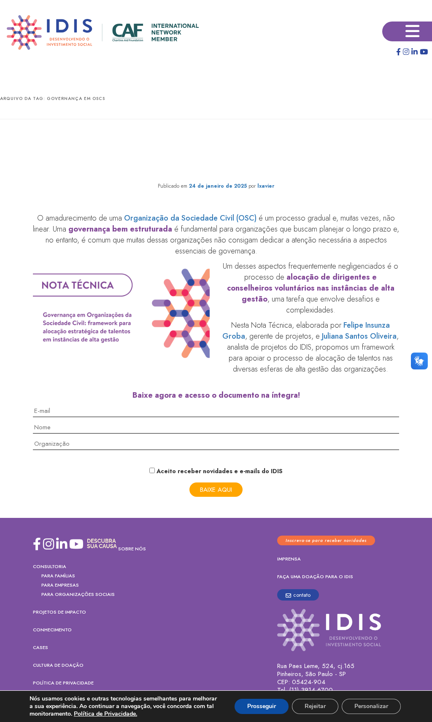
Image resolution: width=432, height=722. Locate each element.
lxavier (265, 186)
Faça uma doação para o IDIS (315, 576)
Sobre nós (132, 548)
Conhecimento (52, 629)
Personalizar (371, 706)
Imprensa (289, 558)
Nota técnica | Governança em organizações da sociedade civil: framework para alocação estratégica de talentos (216, 152)
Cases (40, 647)
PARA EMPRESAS (60, 585)
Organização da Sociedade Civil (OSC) (190, 218)
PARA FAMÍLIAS (58, 575)
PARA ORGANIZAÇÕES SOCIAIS (78, 594)
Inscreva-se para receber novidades (326, 540)
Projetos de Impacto (59, 612)
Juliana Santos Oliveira (359, 336)
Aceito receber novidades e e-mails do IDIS (219, 471)
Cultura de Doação (58, 665)
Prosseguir (261, 706)
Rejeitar (315, 706)
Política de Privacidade (63, 682)
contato (301, 595)
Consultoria (49, 566)
